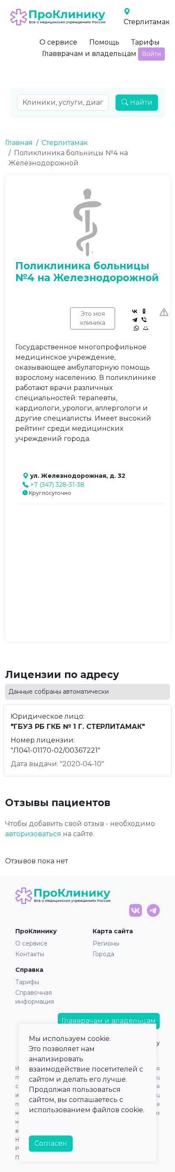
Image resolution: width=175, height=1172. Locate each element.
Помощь (104, 42)
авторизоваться (33, 834)
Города (103, 954)
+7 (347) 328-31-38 (57, 484)
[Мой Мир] (146, 328)
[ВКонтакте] (134, 311)
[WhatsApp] (136, 328)
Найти (140, 102)
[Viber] (144, 320)
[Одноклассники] (144, 311)
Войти (151, 54)
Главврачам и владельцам (89, 54)
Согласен (50, 1143)
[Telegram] (134, 320)
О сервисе (58, 42)
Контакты (29, 954)
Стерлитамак (65, 143)
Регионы (106, 943)
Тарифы (145, 42)
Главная (19, 143)
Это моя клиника (92, 318)
